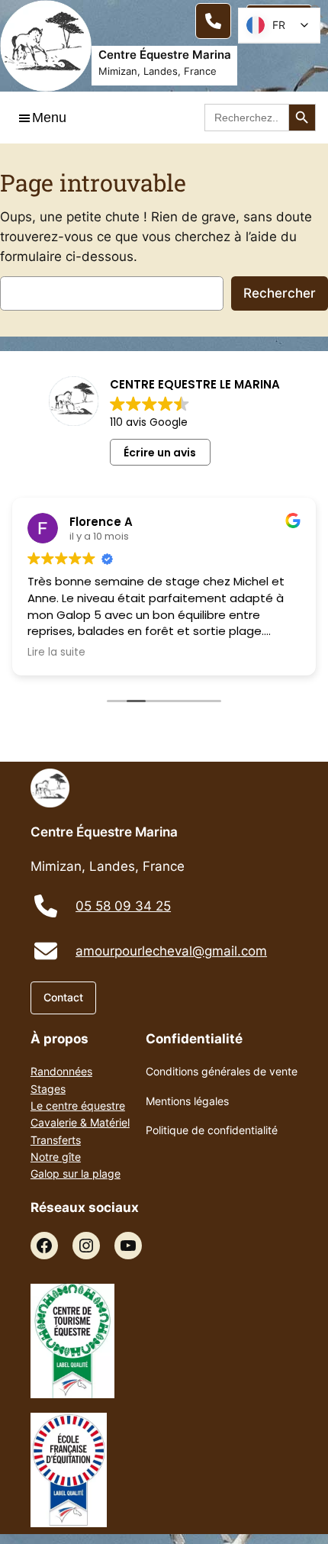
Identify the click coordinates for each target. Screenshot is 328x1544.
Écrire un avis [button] (160, 452)
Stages (48, 1088)
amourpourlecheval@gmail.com (171, 951)
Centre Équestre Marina (164, 54)
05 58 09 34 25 (123, 906)
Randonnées (61, 1071)
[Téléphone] (213, 21)
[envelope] (46, 951)
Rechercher (279, 293)
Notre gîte (56, 1156)
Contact (63, 997)
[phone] (46, 906)
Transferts (56, 1139)
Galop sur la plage (76, 1173)
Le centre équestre (78, 1105)
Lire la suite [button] (56, 652)
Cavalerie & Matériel (80, 1122)
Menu (49, 117)
